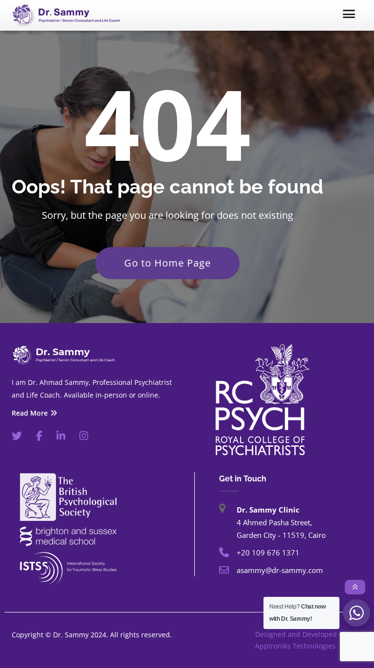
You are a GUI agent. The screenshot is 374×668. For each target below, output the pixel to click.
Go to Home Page (167, 262)
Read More (30, 413)
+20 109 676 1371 (268, 552)
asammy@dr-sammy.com (280, 570)
